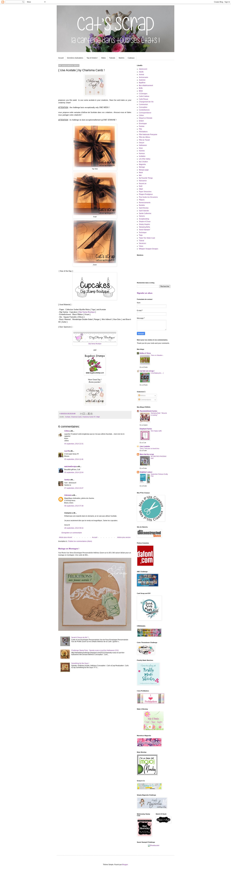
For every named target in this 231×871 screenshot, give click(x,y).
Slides (103, 58)
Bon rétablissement (146, 85)
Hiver (141, 148)
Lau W (66, 451)
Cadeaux (131, 58)
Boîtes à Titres (145, 353)
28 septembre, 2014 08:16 (73, 528)
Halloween (143, 145)
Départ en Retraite (145, 118)
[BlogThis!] (83, 413)
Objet (98, 417)
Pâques (142, 200)
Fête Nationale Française (148, 134)
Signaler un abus (144, 293)
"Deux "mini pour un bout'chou (149, 448)
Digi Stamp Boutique (87, 312)
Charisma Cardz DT (88, 417)
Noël (140, 186)
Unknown (67, 495)
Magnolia (142, 164)
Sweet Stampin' (144, 230)
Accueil (61, 58)
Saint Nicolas (144, 208)
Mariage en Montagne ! (68, 549)
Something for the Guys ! (80, 663)
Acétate (67, 417)
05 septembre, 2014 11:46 (73, 459)
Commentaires (145, 400)
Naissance (143, 181)
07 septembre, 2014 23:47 (73, 488)
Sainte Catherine (145, 213)
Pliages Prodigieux (146, 194)
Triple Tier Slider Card (147, 238)
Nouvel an (142, 183)
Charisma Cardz (76, 417)
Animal (141, 74)
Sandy (66, 480)
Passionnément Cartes (148, 411)
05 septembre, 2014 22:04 (73, 472)
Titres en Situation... (157, 355)
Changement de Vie (146, 102)
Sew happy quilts (156, 431)
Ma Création (143, 162)
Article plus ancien (124, 537)
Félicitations (143, 132)
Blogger (125, 865)
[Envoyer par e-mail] (81, 413)
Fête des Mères (144, 137)
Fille (140, 129)
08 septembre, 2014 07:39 (73, 506)
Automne (142, 80)
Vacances (142, 243)
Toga (141, 235)
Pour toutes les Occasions (148, 197)
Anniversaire (143, 77)
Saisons (142, 216)
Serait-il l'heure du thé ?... (80, 637)
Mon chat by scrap (147, 454)
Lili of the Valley (144, 159)
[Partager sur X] (86, 413)
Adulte (141, 72)
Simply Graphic (144, 224)
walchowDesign (70, 466)
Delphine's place (146, 472)
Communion (143, 104)
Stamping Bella (144, 227)
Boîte (141, 88)
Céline (66, 431)
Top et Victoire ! (92, 58)
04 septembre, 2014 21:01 (73, 444)
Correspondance (145, 113)
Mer (140, 175)
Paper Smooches (145, 192)
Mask (141, 172)
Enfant (141, 121)
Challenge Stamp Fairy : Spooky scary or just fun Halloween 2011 (95, 650)
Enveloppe (143, 123)
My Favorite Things (146, 178)
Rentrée (142, 205)
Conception (143, 107)
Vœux (141, 246)
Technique (143, 232)
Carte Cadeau (144, 96)
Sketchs (121, 58)
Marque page (144, 170)
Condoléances (144, 110)
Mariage (142, 167)
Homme (142, 151)
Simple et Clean (145, 221)
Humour (142, 153)
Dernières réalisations (75, 58)
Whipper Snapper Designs (148, 249)
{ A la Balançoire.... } (157, 373)
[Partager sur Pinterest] (91, 413)
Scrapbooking (144, 219)
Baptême (142, 83)
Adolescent (143, 69)
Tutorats (112, 58)
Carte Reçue (143, 99)
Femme (141, 126)
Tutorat (141, 241)
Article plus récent (65, 537)
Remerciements (144, 203)
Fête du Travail (144, 140)
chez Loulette (145, 446)
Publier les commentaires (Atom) (80, 541)
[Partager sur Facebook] (89, 413)
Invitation (142, 156)
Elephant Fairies (146, 429)
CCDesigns (143, 94)
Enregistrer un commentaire (72, 533)
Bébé (141, 91)
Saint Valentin (144, 211)
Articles (143, 396)
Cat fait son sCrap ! (147, 371)
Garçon (141, 143)
